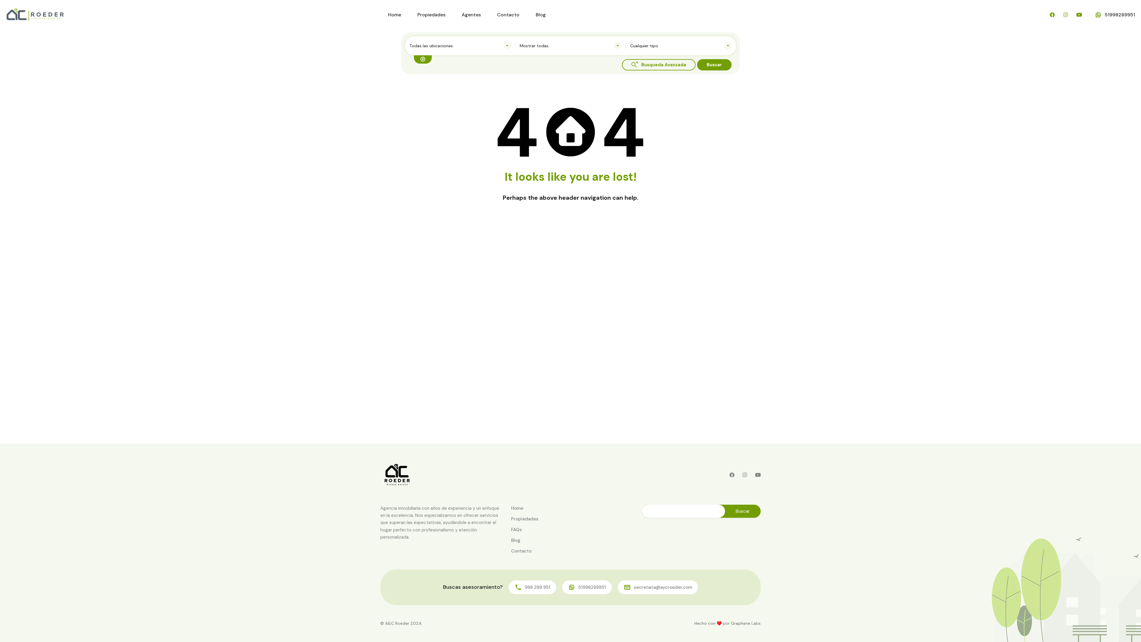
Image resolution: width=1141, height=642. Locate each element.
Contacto (508, 15)
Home (394, 15)
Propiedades (431, 15)
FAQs (516, 530)
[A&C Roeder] (35, 14)
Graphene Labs (746, 623)
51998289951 (1120, 15)
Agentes (471, 15)
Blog (541, 15)
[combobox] (460, 45)
